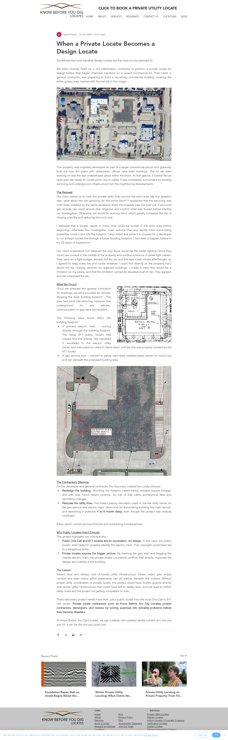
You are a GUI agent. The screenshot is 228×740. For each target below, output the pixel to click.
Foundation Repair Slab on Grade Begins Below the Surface (62, 694)
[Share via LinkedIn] (73, 634)
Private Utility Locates (158, 714)
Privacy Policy (125, 717)
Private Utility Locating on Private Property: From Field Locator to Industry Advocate (164, 694)
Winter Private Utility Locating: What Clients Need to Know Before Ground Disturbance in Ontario (113, 694)
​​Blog (120, 714)
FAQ (120, 720)
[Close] (224, 735)
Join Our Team (126, 726)
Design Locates (155, 717)
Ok (216, 735)
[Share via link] (80, 634)
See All (183, 655)
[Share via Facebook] (58, 634)
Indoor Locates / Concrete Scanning (165, 720)
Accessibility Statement (130, 723)
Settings (203, 735)
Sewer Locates (155, 726)
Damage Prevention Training (161, 729)
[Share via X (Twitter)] (65, 634)
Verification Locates (157, 723)
